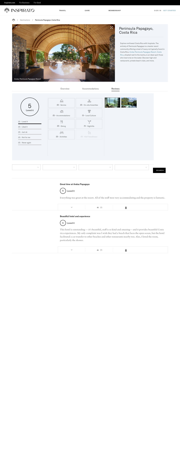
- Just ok (24, 132)
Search (160, 170)
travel (62, 10)
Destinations (25, 20)
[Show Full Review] (71, 207)
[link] (64, 88)
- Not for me (25, 137)
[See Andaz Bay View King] (126, 207)
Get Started (169, 10)
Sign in (157, 10)
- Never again (26, 143)
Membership (115, 10)
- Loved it (24, 122)
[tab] (65, 88)
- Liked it (24, 127)
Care (87, 10)
